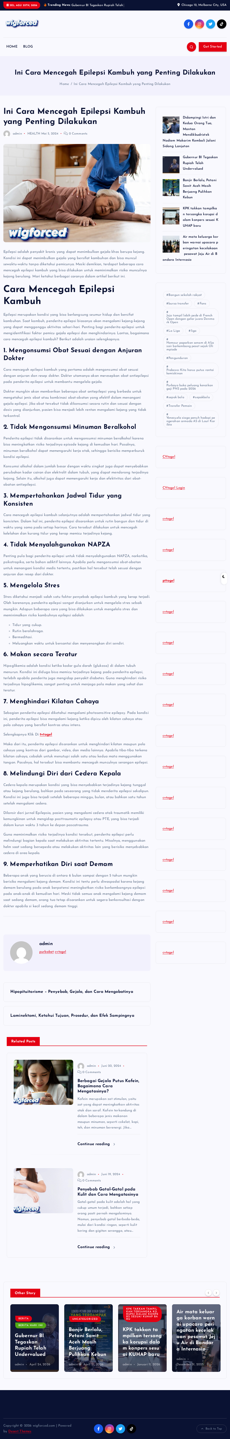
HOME (12, 52)
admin (17, 139)
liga (194, 336)
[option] (34, 1343)
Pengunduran (178, 363)
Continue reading (94, 1149)
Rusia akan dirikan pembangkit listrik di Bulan (196, 1348)
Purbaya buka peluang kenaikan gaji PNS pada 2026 (190, 392)
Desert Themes (19, 1436)
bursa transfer (178, 309)
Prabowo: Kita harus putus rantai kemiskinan (190, 377)
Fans (203, 309)
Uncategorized (31, 1324)
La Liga (174, 336)
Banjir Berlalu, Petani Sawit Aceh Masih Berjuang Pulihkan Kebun (33, 1347)
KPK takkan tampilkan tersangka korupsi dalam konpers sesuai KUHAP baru (88, 1319)
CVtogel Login (174, 493)
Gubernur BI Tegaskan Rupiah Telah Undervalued (200, 168)
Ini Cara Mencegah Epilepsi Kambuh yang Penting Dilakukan (122, 89)
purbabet (46, 957)
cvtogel (60, 957)
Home (64, 89)
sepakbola (202, 402)
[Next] (216, 1297)
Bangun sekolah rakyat (185, 300)
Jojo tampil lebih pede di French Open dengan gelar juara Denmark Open (190, 324)
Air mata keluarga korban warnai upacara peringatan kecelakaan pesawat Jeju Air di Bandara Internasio (190, 253)
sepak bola (176, 402)
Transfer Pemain (180, 411)
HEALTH (33, 139)
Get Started (212, 52)
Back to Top (214, 1433)
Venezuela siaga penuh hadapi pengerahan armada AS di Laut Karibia (190, 426)
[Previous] (208, 1297)
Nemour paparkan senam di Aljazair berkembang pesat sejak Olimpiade (190, 351)
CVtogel (169, 462)
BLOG (28, 52)
